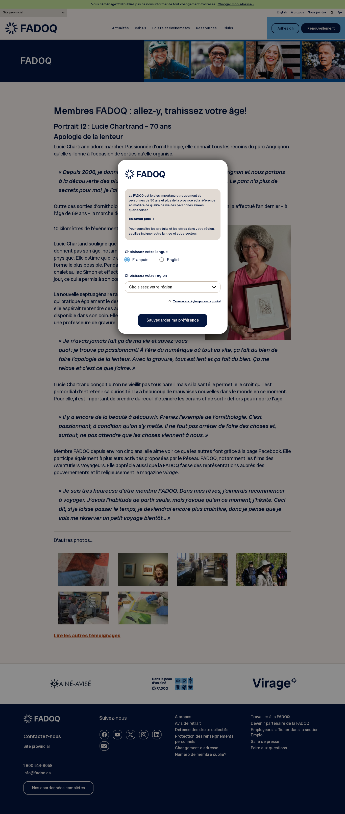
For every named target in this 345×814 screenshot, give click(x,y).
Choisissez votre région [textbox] (150, 287)
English (174, 259)
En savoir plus (140, 219)
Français (140, 259)
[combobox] (172, 287)
